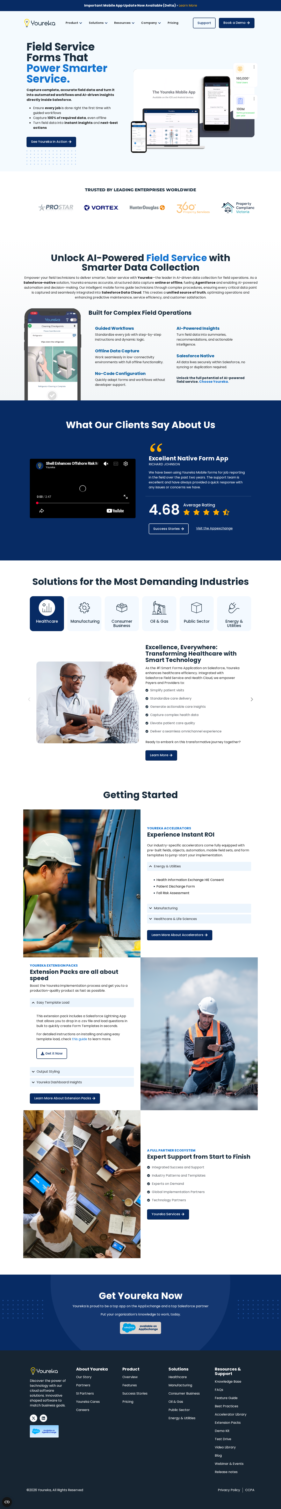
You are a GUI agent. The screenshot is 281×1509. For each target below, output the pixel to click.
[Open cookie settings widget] (7, 1502)
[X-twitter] (33, 1418)
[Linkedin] (43, 1418)
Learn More (188, 5)
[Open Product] (80, 23)
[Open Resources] (133, 23)
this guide (79, 1039)
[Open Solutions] (106, 23)
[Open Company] (159, 23)
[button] (29, 699)
